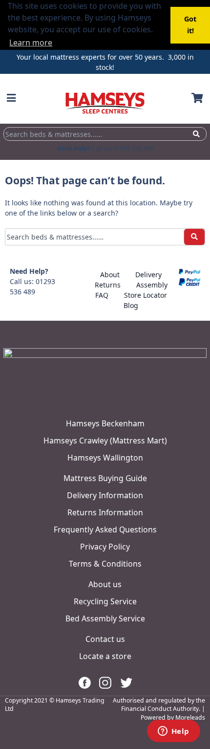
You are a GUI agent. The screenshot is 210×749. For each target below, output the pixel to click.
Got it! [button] (190, 24)
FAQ (101, 295)
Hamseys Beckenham (105, 423)
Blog (131, 305)
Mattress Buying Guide (105, 478)
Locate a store (105, 656)
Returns (108, 284)
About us (105, 584)
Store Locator (145, 295)
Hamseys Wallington (105, 457)
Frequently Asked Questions (105, 529)
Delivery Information (105, 495)
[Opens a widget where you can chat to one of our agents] (173, 732)
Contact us (105, 639)
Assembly (152, 284)
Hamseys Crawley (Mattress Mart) (105, 440)
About (110, 274)
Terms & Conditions (105, 563)
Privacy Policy (105, 546)
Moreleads (190, 717)
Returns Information (105, 512)
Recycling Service (105, 601)
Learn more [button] (30, 42)
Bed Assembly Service (105, 618)
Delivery (148, 274)
